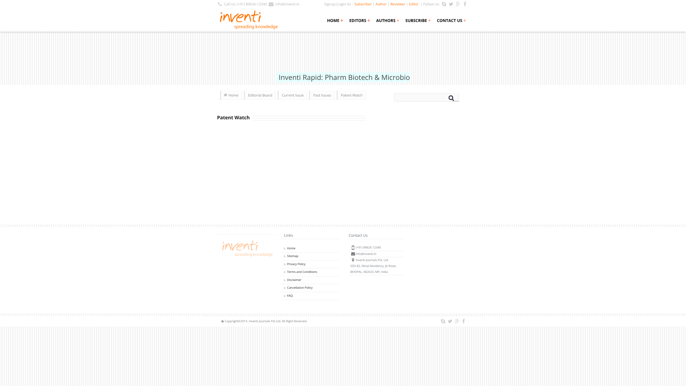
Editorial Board (260, 95)
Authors (388, 21)
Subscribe (418, 21)
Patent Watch (352, 95)
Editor (414, 4)
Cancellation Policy (299, 288)
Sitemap (292, 256)
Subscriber (362, 4)
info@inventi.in (287, 4)
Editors (359, 21)
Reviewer (397, 4)
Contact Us (451, 21)
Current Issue (293, 95)
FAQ (290, 296)
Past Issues (322, 95)
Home (335, 21)
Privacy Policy (296, 264)
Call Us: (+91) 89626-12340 (245, 4)
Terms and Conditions (302, 272)
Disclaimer (294, 280)
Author (381, 4)
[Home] (246, 257)
